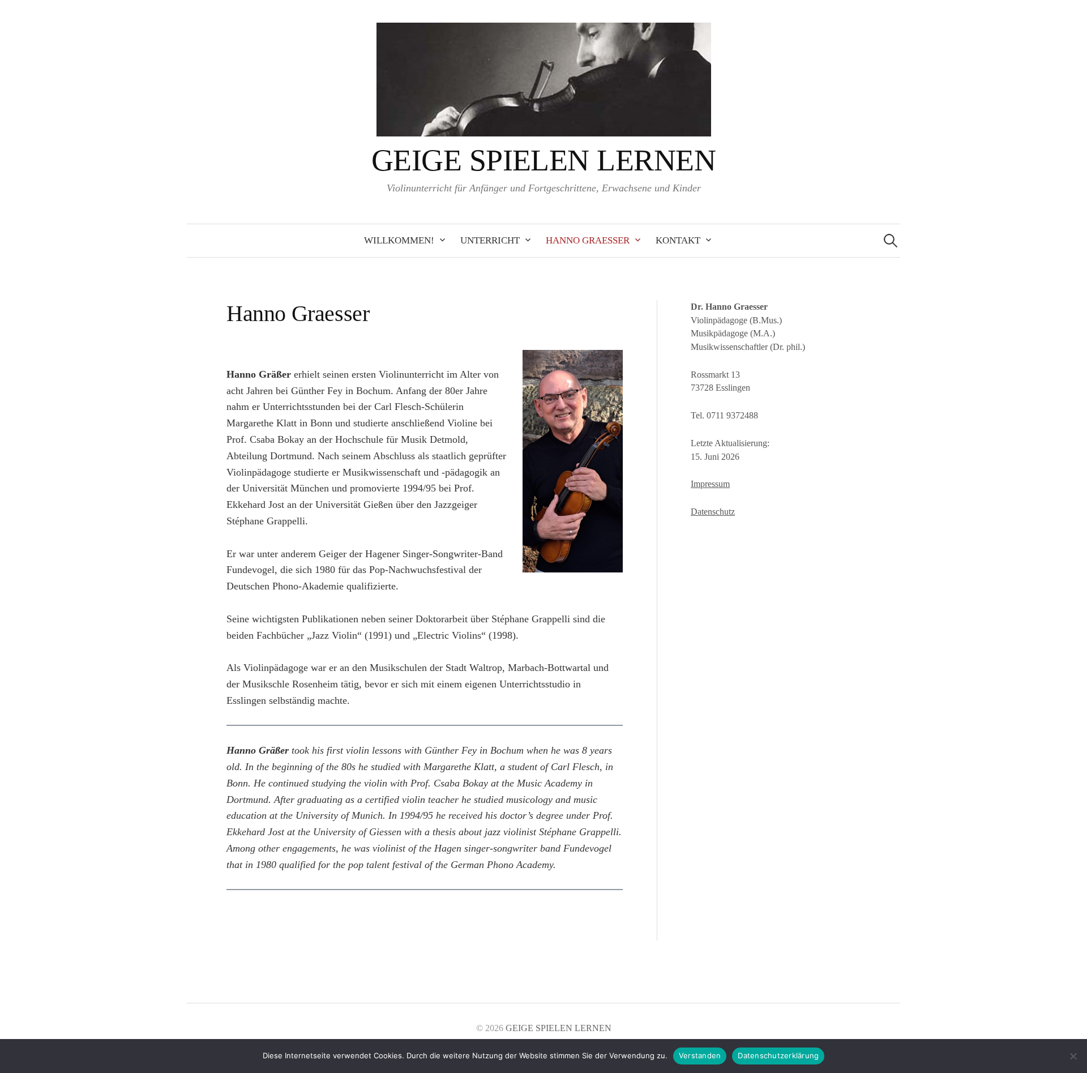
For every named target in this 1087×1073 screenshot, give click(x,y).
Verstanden (700, 1055)
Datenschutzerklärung (778, 1055)
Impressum (710, 484)
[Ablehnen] (1073, 1056)
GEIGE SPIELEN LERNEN (543, 160)
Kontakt (678, 240)
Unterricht (490, 240)
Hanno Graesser (588, 240)
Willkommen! (399, 240)
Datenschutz (713, 511)
